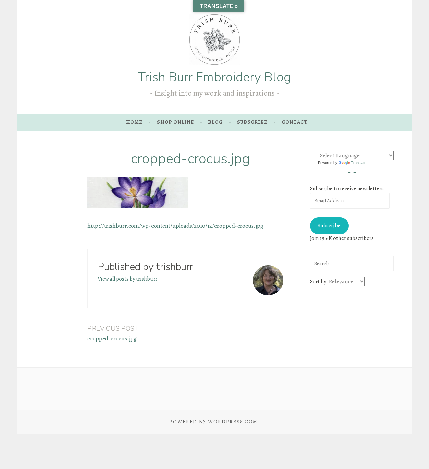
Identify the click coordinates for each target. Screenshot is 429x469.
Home (134, 122)
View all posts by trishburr (127, 279)
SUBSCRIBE (252, 122)
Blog (215, 122)
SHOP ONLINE (175, 122)
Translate (358, 163)
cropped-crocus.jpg (112, 333)
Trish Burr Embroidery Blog (214, 77)
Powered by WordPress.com (213, 421)
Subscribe (329, 225)
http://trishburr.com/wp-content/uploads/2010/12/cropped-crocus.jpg (175, 226)
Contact (295, 122)
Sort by (318, 281)
